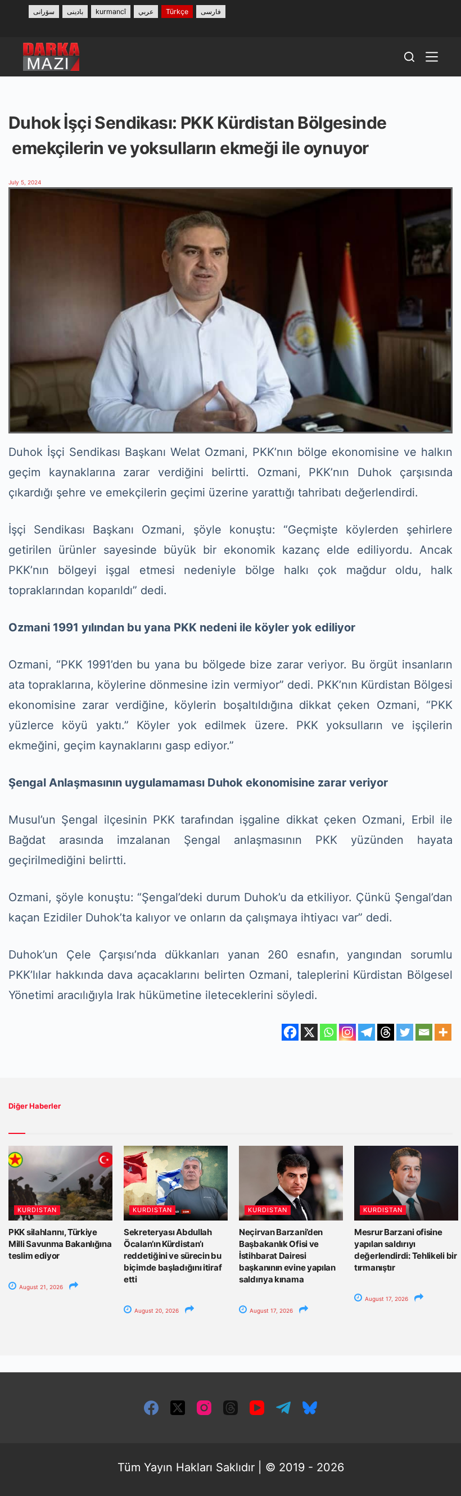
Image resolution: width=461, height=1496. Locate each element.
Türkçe (177, 11)
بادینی (75, 11)
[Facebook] (290, 1032)
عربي (145, 11)
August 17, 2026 (270, 1310)
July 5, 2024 (24, 182)
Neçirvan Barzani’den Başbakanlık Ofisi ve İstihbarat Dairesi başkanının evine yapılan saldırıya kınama (287, 1256)
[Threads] (385, 1032)
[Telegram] (366, 1032)
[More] (443, 1032)
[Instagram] (347, 1032)
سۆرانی (44, 11)
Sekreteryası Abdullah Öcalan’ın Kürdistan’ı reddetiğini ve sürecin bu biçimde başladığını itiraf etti (173, 1256)
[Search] (409, 57)
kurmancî (111, 11)
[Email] (423, 1032)
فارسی (211, 11)
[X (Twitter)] (177, 1407)
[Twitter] (404, 1032)
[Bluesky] (309, 1407)
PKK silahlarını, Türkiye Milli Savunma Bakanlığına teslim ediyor (60, 1244)
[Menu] (432, 57)
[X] (309, 1032)
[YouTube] (257, 1407)
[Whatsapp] (328, 1032)
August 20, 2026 (156, 1310)
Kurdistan (37, 1210)
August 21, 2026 (40, 1286)
